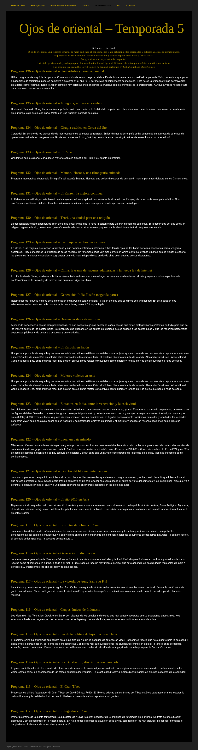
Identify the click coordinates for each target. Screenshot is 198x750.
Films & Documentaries (63, 5)
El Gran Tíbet (18, 5)
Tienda (86, 5)
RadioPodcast (103, 5)
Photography (38, 5)
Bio (118, 5)
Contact (130, 5)
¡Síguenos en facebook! (104, 48)
